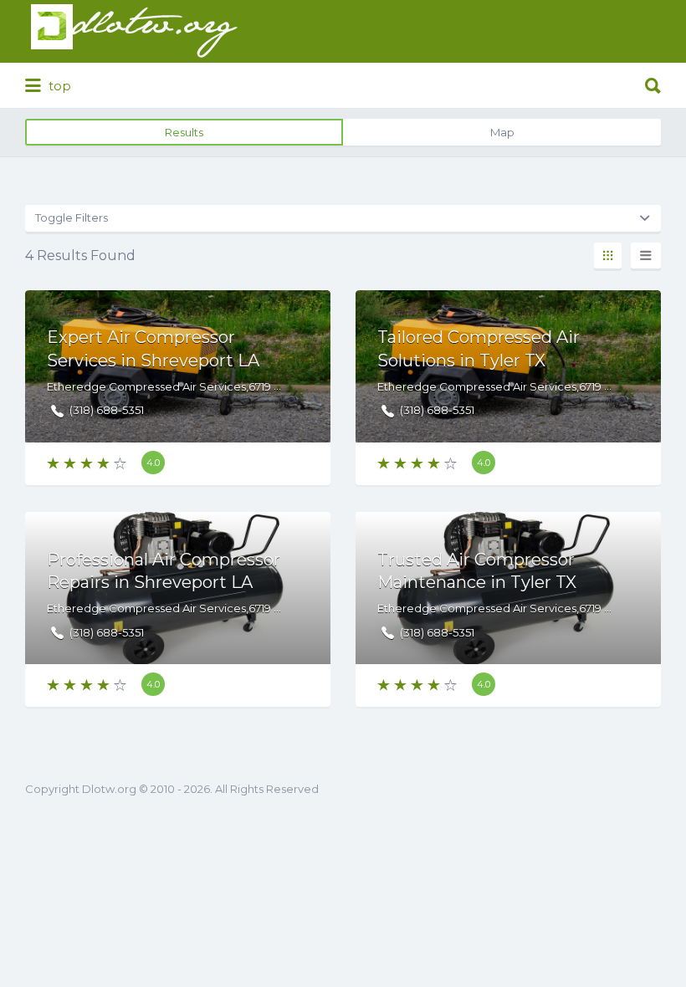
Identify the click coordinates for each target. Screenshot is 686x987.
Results (184, 132)
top (58, 86)
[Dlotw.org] (133, 31)
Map (502, 132)
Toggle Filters (71, 217)
